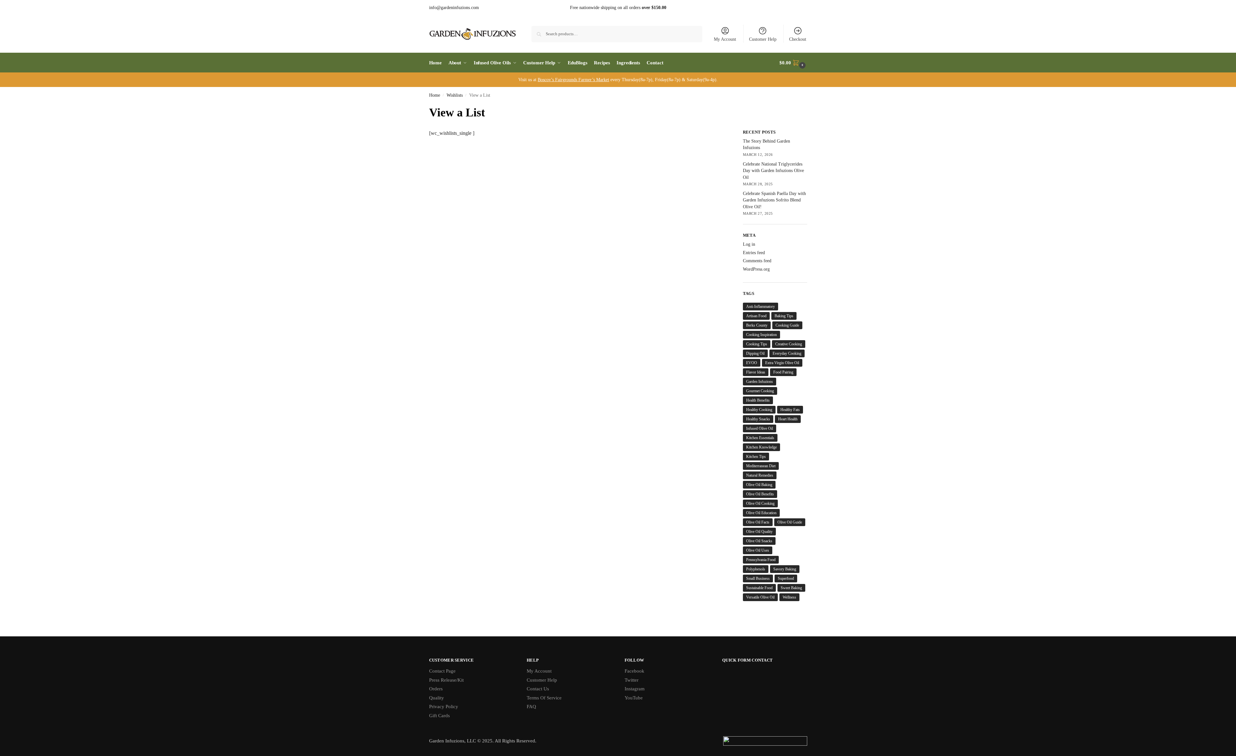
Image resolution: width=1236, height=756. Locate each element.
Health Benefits (758, 400)
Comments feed (757, 260)
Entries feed (754, 252)
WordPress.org (756, 269)
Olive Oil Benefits (760, 494)
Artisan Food (756, 316)
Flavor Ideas (755, 372)
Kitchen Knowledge (761, 447)
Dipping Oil (755, 353)
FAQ (531, 706)
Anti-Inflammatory (760, 306)
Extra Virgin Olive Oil (782, 363)
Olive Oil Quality (759, 531)
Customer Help (762, 39)
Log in (749, 244)
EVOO (751, 363)
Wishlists (455, 95)
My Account (725, 39)
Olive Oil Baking (759, 484)
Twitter (632, 680)
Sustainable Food (759, 588)
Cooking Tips (756, 344)
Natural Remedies (759, 475)
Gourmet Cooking (760, 391)
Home (434, 95)
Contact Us (538, 688)
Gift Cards (439, 715)
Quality (436, 697)
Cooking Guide (787, 325)
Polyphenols (755, 569)
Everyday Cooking (787, 353)
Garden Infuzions (759, 381)
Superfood (786, 578)
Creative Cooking (788, 344)
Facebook (634, 671)
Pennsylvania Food (761, 559)
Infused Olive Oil (759, 428)
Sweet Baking (791, 588)
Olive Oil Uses (757, 550)
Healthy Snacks (758, 419)
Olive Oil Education (761, 513)
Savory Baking (784, 569)
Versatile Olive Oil (760, 597)
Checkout (797, 39)
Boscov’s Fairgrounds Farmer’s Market (573, 79)
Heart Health (788, 419)
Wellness (789, 597)
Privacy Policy (443, 706)
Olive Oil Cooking (760, 503)
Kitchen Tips (756, 456)
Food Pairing (783, 372)
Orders (436, 688)
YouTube (634, 697)
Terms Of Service (544, 697)
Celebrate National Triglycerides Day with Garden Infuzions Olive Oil (773, 171)
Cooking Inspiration (761, 334)
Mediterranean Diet (761, 466)
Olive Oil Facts (757, 522)
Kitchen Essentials (760, 438)
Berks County (756, 325)
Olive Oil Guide (789, 522)
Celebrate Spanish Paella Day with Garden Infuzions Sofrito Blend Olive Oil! (774, 200)
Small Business (758, 578)
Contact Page (442, 671)
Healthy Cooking (759, 409)
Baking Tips (784, 316)
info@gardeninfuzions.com (454, 7)
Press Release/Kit (446, 680)
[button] (793, 62)
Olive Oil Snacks (759, 541)
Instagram (635, 688)
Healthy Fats (790, 409)
